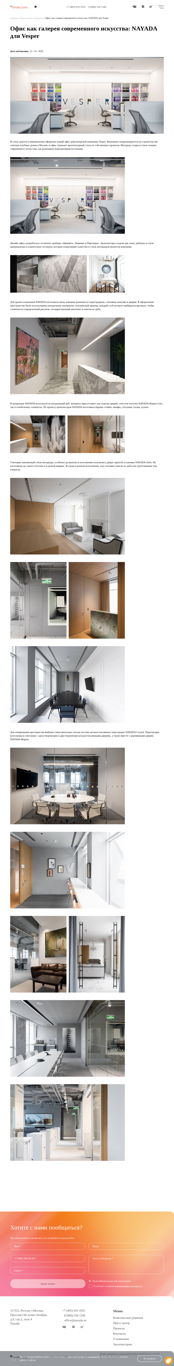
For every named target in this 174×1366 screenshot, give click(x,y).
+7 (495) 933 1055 (75, 6)
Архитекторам (122, 1344)
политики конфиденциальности (129, 1286)
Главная (14, 18)
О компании (121, 1339)
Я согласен (149, 1358)
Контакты (119, 1333)
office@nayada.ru (75, 1320)
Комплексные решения (128, 1317)
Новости (39, 18)
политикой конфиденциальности (83, 1357)
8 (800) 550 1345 (97, 6)
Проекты (119, 1328)
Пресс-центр (26, 18)
